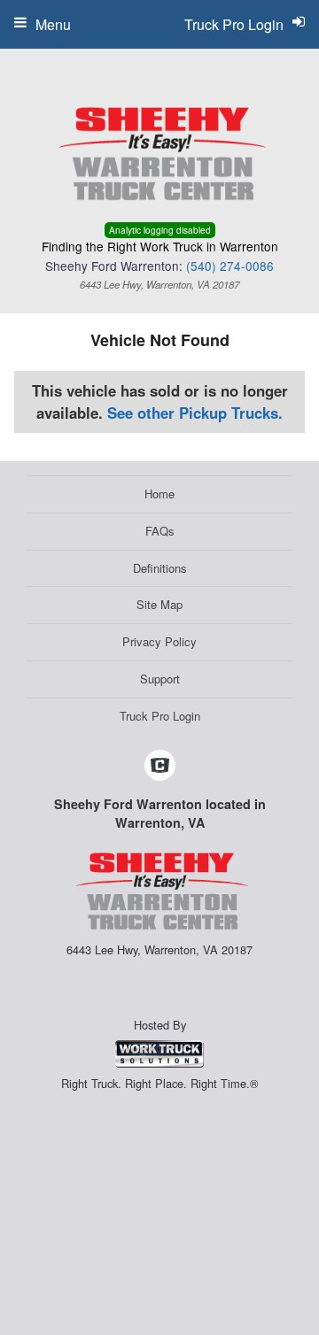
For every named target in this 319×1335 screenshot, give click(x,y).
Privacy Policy (159, 641)
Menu (53, 24)
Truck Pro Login (160, 715)
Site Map (159, 604)
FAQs (160, 530)
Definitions (160, 567)
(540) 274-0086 (230, 265)
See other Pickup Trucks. (195, 412)
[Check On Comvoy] (159, 766)
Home (159, 493)
